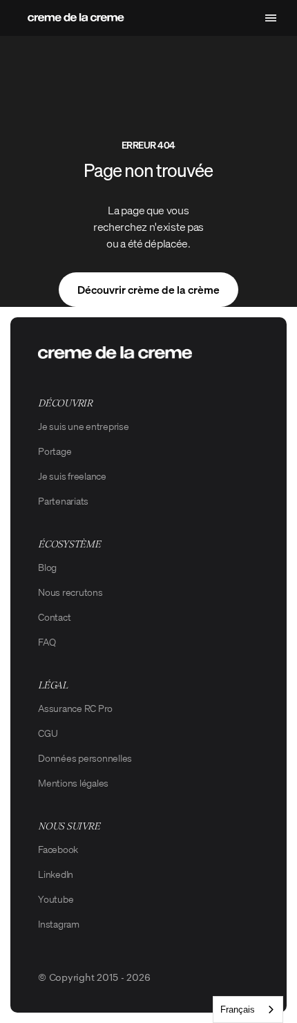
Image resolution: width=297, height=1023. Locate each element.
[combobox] (248, 1009)
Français (237, 1009)
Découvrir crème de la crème (148, 289)
